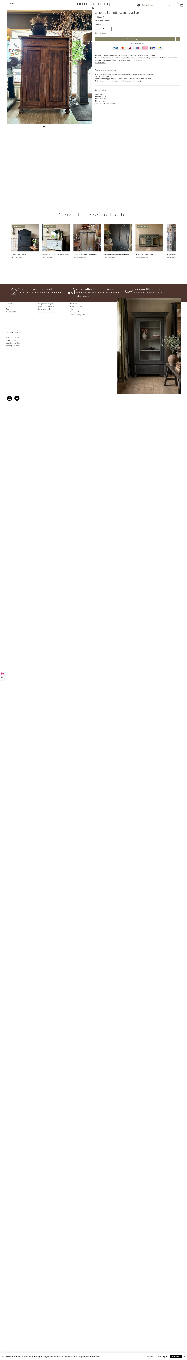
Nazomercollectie (76, 306)
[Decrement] (97, 29)
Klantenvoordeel (44, 309)
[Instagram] (9, 398)
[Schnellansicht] (87, 237)
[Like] (169, 5)
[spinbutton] (103, 29)
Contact (8, 306)
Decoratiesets (75, 312)
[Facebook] (16, 398)
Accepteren (176, 1356)
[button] (181, 5)
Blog (7, 309)
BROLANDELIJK (93, 6)
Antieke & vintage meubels (79, 314)
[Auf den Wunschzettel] (178, 39)
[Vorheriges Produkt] (8, 237)
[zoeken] (178, 3)
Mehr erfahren (100, 63)
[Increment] (110, 29)
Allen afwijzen (162, 1356)
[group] (93, 242)
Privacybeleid (94, 1356)
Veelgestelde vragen (45, 304)
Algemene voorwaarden (46, 312)
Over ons (9, 304)
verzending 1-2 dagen (102, 20)
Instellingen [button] (150, 1356)
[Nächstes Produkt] (178, 237)
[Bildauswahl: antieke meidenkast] (44, 126)
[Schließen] (184, 1356)
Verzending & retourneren (47, 306)
